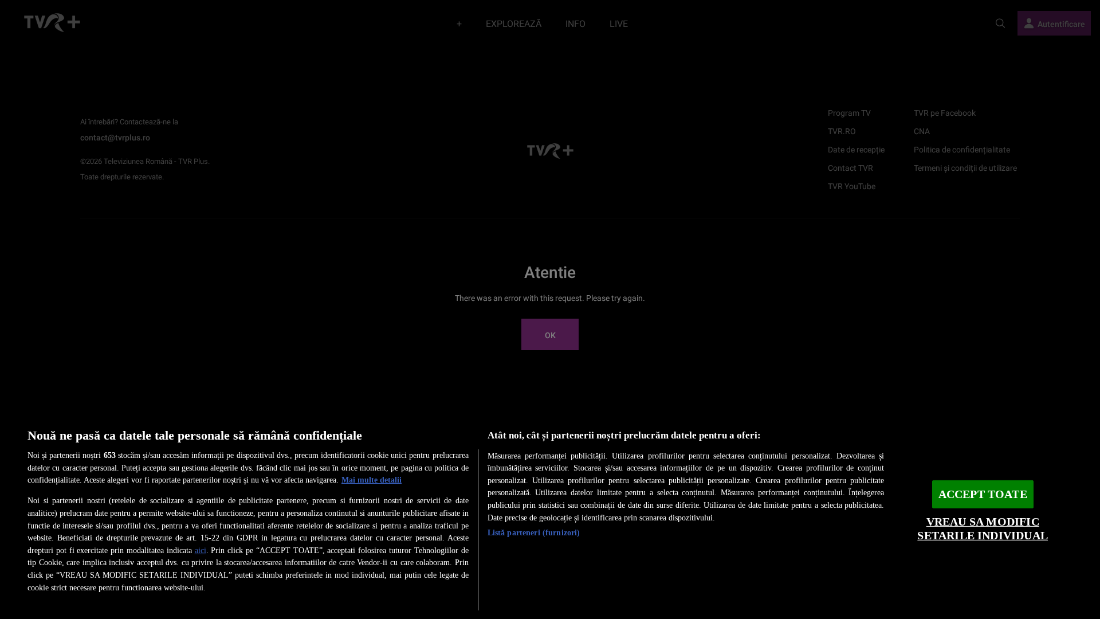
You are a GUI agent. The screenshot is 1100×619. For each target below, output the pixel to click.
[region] (550, 514)
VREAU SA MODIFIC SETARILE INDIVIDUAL (982, 528)
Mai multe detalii (371, 479)
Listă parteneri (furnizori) (534, 532)
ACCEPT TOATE (982, 494)
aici (200, 550)
